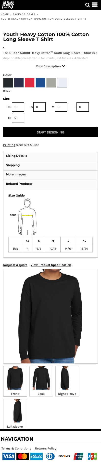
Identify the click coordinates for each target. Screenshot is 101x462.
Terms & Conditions (16, 448)
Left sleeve (15, 426)
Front (15, 394)
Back (41, 394)
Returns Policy (45, 448)
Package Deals (24, 14)
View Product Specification (51, 265)
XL (9, 118)
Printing (9, 145)
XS (9, 107)
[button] (87, 4)
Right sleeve (67, 394)
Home (5, 14)
